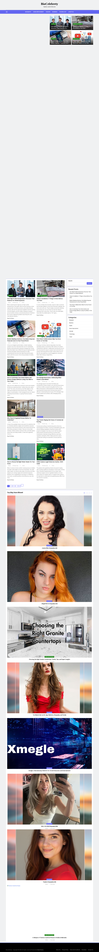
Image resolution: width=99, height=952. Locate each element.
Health (70, 325)
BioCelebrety (49, 4)
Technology (62, 11)
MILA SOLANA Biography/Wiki (49, 826)
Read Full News (10, 318)
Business (54, 11)
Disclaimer (84, 949)
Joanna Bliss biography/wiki (49, 548)
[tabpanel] (49, 523)
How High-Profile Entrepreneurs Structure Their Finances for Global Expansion (59, 28)
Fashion (48, 11)
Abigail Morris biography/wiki (50, 603)
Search (70, 280)
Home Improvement (38, 11)
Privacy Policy (65, 949)
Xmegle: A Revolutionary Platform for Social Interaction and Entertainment (49, 770)
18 (19, 486)
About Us (58, 949)
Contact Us (90, 949)
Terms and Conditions (75, 949)
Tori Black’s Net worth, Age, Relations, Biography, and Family (49, 715)
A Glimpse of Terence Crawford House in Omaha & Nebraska (49, 937)
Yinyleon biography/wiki (49, 882)
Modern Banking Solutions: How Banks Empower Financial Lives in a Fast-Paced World (60, 42)
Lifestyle (71, 11)
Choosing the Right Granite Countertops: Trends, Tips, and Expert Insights (49, 659)
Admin (9, 302)
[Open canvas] (7, 12)
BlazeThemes (40, 949)
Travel (70, 336)
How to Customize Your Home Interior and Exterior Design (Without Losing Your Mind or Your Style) (20, 379)
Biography (28, 11)
